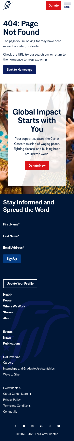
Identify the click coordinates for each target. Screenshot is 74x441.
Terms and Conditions (17, 405)
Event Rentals (12, 388)
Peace (7, 300)
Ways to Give (11, 374)
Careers (8, 362)
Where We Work (14, 306)
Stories (8, 312)
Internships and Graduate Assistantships (29, 368)
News (7, 337)
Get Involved (11, 357)
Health (7, 294)
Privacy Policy (12, 399)
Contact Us (10, 411)
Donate (54, 5)
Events (8, 331)
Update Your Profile (20, 285)
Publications (12, 343)
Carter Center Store (17, 394)
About (7, 318)
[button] (67, 5)
